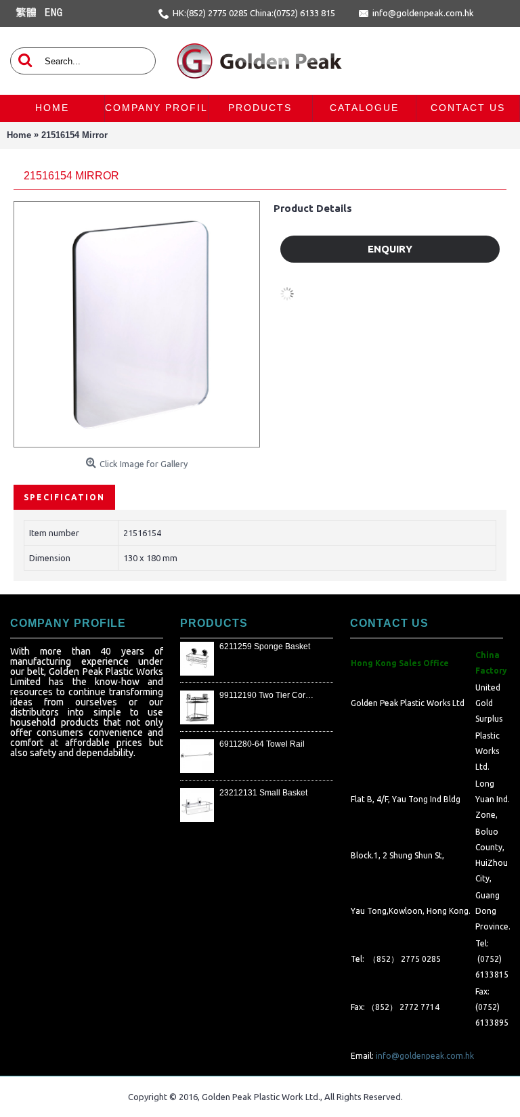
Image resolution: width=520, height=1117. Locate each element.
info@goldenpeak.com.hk (425, 1055)
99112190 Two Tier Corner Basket (267, 695)
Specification (64, 497)
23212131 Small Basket (263, 792)
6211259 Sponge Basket (264, 646)
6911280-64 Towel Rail (262, 744)
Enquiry (390, 249)
